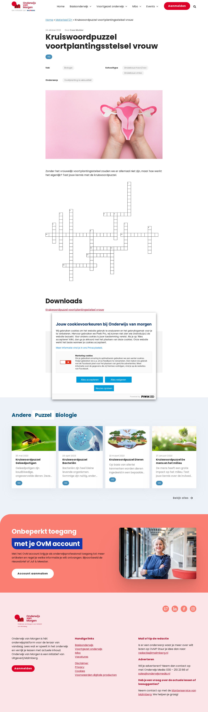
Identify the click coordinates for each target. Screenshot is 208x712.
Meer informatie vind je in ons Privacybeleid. (79, 347)
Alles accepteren (90, 379)
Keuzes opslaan (104, 388)
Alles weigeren (118, 379)
